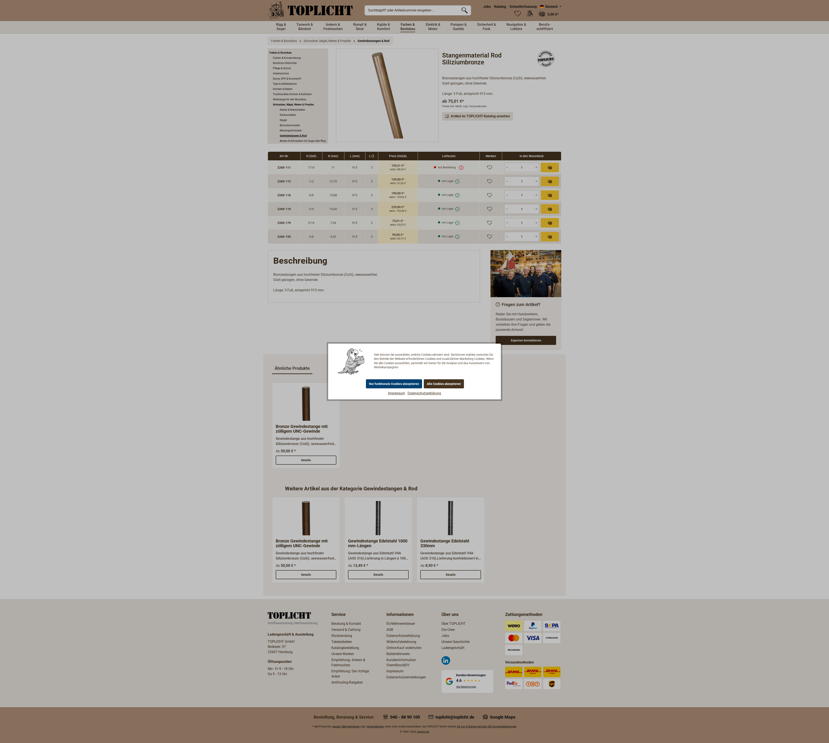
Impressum (396, 393)
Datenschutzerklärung (424, 393)
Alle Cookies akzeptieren (444, 384)
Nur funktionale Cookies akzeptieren (394, 384)
